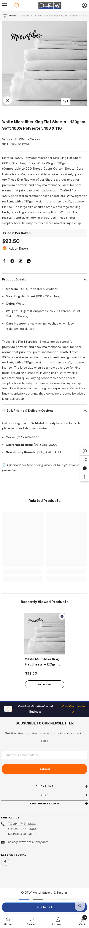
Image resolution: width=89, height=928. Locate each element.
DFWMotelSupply (27, 139)
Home (12, 15)
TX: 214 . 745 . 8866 (22, 824)
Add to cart (44, 907)
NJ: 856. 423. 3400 (22, 834)
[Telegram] (12, 261)
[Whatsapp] (29, 261)
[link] (22, 571)
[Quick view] (62, 616)
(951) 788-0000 (45, 445)
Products (27, 15)
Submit (45, 769)
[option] (44, 63)
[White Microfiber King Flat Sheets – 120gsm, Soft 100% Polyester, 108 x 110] (44, 633)
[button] (84, 468)
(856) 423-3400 (49, 452)
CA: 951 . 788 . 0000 (22, 829)
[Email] (20, 261)
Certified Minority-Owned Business (51, 709)
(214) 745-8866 (28, 437)
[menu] (4, 5)
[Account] (84, 5)
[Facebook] (4, 261)
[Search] (17, 5)
